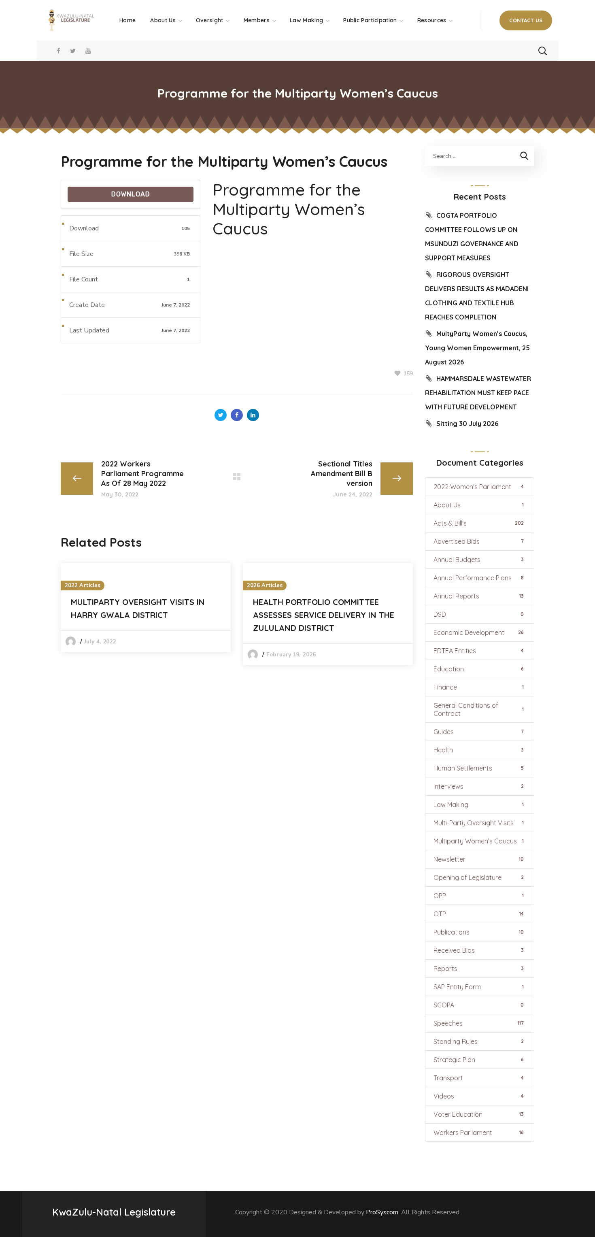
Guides (479, 732)
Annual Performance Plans (479, 578)
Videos (479, 1096)
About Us (479, 505)
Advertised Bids (479, 541)
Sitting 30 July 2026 (467, 423)
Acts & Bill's (479, 523)
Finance (479, 687)
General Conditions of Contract (479, 709)
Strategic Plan (479, 1060)
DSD (479, 614)
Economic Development (479, 632)
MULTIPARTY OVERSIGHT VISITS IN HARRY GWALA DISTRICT (138, 608)
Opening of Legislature (479, 877)
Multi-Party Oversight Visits (479, 823)
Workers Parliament (479, 1132)
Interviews (479, 786)
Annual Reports (479, 596)
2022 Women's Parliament (479, 487)
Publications (479, 932)
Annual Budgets (479, 560)
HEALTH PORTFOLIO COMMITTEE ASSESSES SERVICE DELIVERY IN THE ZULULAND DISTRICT (323, 615)
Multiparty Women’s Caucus (479, 841)
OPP (479, 896)
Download (130, 194)
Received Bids (479, 950)
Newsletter (479, 859)
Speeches (479, 1023)
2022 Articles (82, 585)
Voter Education (479, 1114)
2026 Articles (265, 585)
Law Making (479, 805)
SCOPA (479, 1005)
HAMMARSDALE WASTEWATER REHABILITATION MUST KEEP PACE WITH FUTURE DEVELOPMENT (478, 393)
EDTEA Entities (479, 651)
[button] (525, 20)
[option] (146, 607)
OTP (479, 914)
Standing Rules (479, 1041)
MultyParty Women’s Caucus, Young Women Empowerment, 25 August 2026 (477, 348)
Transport (479, 1078)
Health (479, 750)
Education (479, 669)
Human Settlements (479, 768)
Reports (479, 968)
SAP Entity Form (479, 987)
